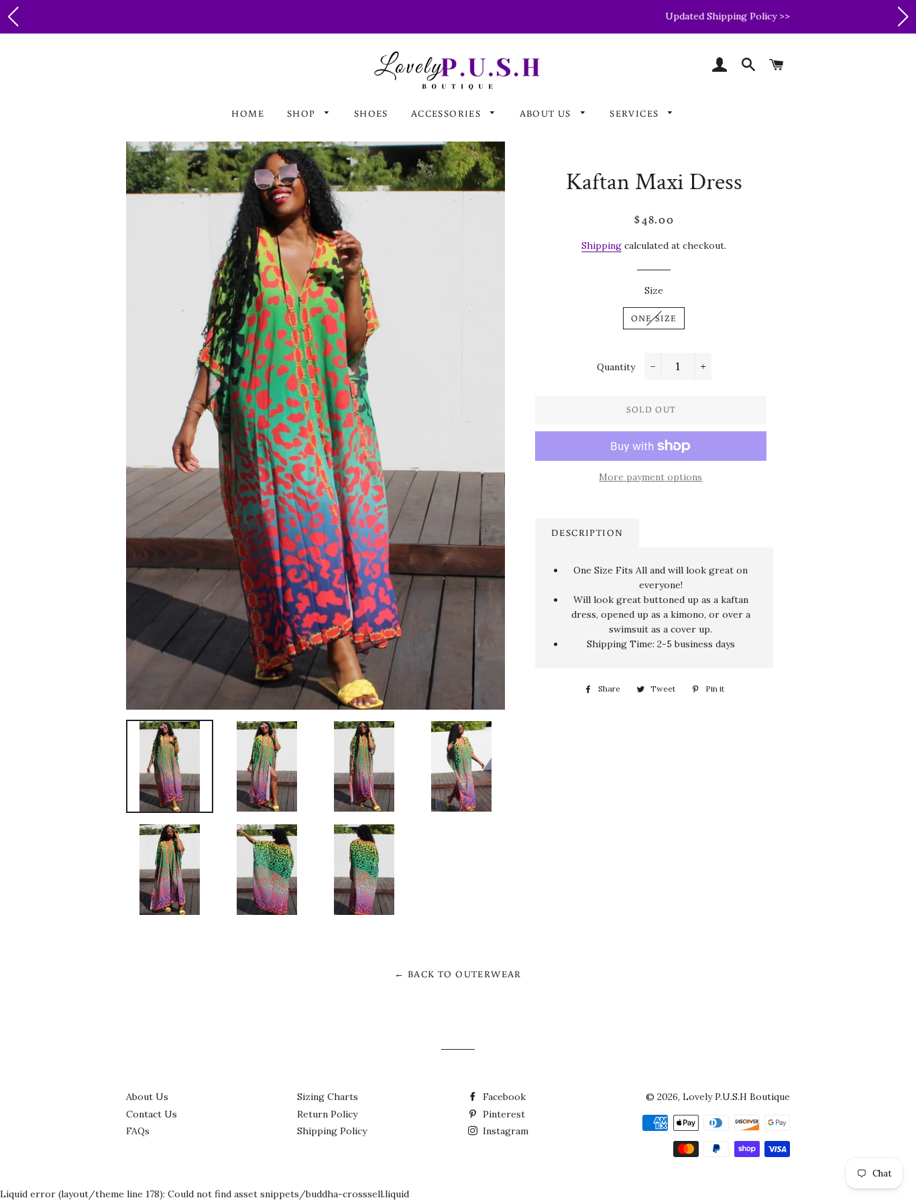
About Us (547, 113)
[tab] (587, 533)
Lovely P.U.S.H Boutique (736, 1097)
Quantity (616, 367)
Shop (303, 113)
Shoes (371, 113)
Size (653, 290)
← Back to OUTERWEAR (458, 974)
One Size (654, 318)
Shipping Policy (332, 1131)
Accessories (447, 113)
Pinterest (502, 1114)
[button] (13, 17)
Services (636, 113)
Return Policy (327, 1114)
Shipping (601, 245)
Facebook (503, 1097)
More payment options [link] (650, 477)
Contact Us (151, 1114)
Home (247, 113)
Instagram (504, 1131)
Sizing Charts (327, 1097)
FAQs (138, 1131)
